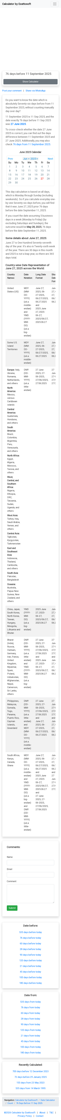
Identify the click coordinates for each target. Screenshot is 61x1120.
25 (29, 178)
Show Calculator (30, 81)
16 (16, 174)
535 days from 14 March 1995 (31, 1088)
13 (42, 170)
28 (48, 178)
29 (9, 182)
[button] (55, 4)
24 (22, 178)
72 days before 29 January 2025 (30, 1077)
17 (22, 174)
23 (16, 178)
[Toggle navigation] (55, 4)
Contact (39, 1116)
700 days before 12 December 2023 (30, 1071)
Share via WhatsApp (36, 90)
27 (42, 178)
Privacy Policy (25, 1116)
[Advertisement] (30, 40)
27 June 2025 (18, 124)
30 (16, 182)
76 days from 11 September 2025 (31, 144)
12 (36, 170)
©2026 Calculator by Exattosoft (20, 1112)
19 (36, 174)
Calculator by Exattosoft (16, 4)
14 (48, 170)
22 (9, 178)
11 (29, 170)
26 (36, 178)
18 (29, 174)
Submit (12, 908)
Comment (11, 881)
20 (42, 174)
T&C (51, 1112)
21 (48, 174)
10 (22, 170)
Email (9, 869)
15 (9, 174)
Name (10, 857)
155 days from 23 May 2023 (30, 1082)
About (42, 1112)
